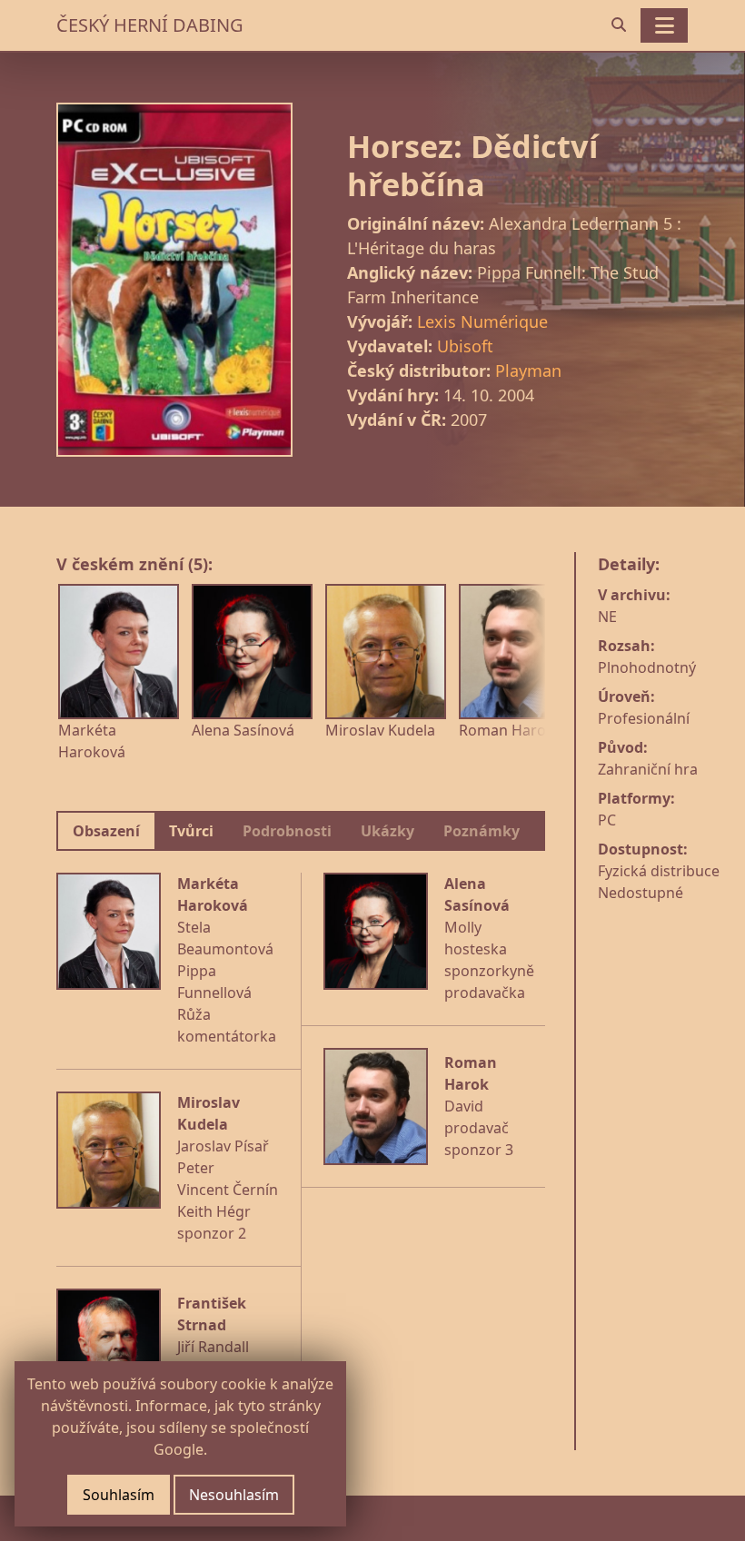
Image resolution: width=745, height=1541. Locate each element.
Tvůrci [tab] (191, 831)
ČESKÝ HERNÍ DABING (149, 25)
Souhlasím (118, 1495)
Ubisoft (465, 346)
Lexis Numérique (482, 321)
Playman (528, 370)
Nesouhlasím (234, 1495)
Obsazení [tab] (106, 831)
